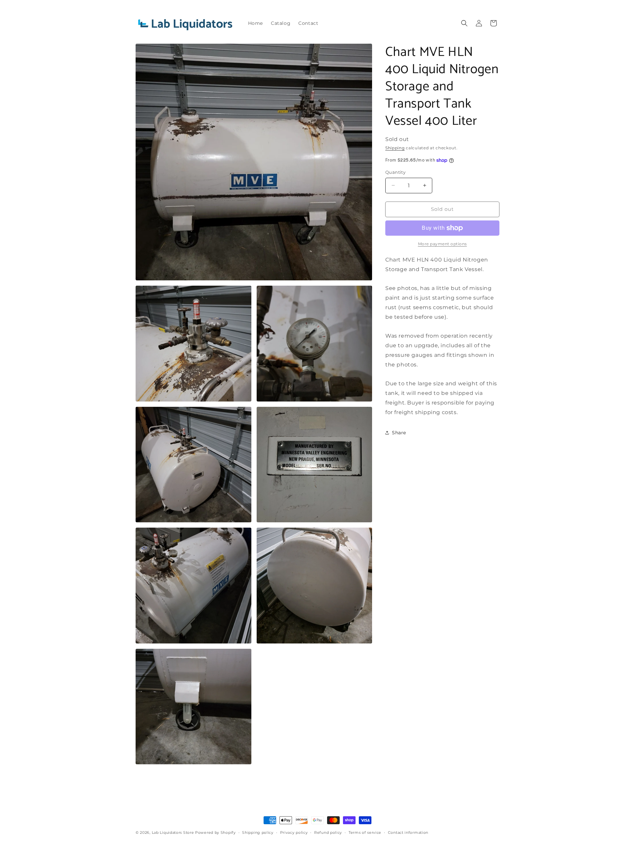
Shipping (395, 147)
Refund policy (328, 832)
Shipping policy (258, 832)
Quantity (395, 172)
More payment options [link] (442, 243)
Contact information (408, 832)
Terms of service (365, 832)
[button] (464, 23)
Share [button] (399, 433)
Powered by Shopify (215, 832)
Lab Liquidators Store (173, 832)
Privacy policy (294, 832)
